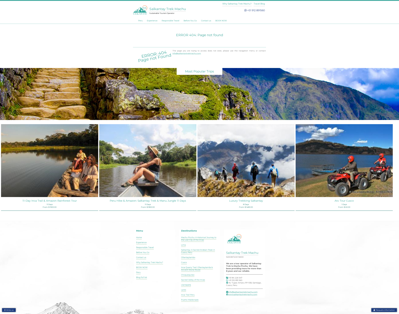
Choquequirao (187, 275)
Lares (183, 290)
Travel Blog (259, 3)
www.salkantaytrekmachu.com (242, 294)
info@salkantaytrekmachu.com (186, 53)
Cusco (184, 262)
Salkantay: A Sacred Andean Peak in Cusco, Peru (198, 251)
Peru (140, 21)
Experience (152, 21)
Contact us (206, 21)
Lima (183, 245)
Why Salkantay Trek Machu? (237, 3)
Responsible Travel (170, 21)
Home (139, 237)
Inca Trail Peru (188, 295)
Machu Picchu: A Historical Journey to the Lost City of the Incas (198, 238)
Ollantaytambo (188, 257)
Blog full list (141, 277)
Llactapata (186, 285)
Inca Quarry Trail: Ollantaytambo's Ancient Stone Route (197, 268)
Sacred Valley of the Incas (193, 280)
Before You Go (190, 21)
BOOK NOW (221, 21)
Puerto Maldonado (190, 300)
